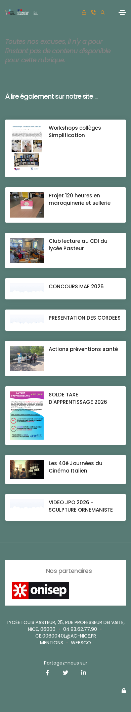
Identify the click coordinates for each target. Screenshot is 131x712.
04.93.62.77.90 (80, 629)
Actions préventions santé (83, 349)
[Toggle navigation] (122, 12)
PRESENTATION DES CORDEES (85, 317)
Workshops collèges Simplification (75, 131)
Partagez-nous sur (65, 662)
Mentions (51, 642)
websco (81, 642)
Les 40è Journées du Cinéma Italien (75, 467)
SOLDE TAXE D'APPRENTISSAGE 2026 (78, 398)
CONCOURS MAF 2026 (76, 286)
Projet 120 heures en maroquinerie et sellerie (80, 199)
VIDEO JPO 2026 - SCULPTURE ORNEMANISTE (81, 506)
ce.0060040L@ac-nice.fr (65, 636)
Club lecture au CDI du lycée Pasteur (78, 244)
